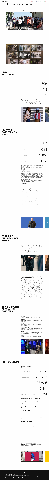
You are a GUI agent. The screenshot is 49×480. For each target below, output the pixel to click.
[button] (17, 479)
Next (47, 114)
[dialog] (24, 476)
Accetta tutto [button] (34, 476)
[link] (5, 1)
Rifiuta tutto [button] (40, 476)
